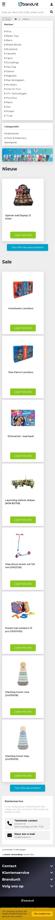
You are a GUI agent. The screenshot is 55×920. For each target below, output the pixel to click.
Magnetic (11, 75)
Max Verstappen (15, 80)
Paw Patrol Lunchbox (20, 372)
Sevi (8, 107)
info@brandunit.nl (22, 837)
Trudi (9, 115)
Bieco (9, 40)
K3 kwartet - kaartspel (21, 436)
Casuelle (11, 53)
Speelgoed (10, 142)
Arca (8, 31)
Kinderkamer (11, 133)
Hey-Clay (11, 67)
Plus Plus (11, 98)
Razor (9, 102)
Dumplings (12, 62)
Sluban (10, 111)
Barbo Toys (12, 36)
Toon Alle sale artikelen (27, 788)
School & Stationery (15, 138)
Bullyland (11, 49)
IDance (10, 71)
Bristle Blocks (13, 44)
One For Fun (13, 89)
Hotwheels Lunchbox (20, 308)
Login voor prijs (23, 235)
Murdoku (11, 84)
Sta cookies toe (42, 914)
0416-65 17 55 (20, 824)
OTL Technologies (16, 93)
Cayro (9, 58)
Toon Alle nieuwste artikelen (27, 247)
